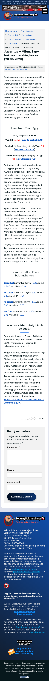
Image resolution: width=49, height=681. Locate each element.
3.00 (22, 305)
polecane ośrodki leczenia (26, 571)
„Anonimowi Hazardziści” (27, 627)
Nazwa (10, 470)
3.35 (6, 314)
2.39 (32, 311)
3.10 (24, 286)
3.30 (6, 305)
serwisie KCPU (37, 632)
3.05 (22, 295)
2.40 (35, 282)
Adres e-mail (13, 482)
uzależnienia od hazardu (24, 569)
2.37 (34, 301)
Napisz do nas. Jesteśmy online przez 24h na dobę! (24, 651)
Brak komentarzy (20, 69)
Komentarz (13, 447)
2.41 (34, 292)
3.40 (8, 286)
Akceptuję (24, 677)
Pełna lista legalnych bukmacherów (24, 613)
